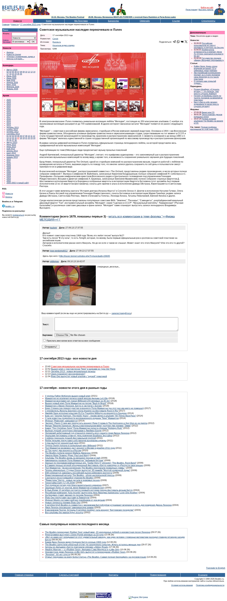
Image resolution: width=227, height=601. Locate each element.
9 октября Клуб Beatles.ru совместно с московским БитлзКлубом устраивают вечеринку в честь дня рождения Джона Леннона (108, 505)
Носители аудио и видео (63, 45)
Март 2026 (11, 84)
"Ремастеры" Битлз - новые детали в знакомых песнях (72, 480)
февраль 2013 (13, 155)
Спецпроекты (208, 21)
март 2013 (11, 153)
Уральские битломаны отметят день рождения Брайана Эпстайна (78, 435)
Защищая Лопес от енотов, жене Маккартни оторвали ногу (74, 488)
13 (32, 72)
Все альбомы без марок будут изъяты (64, 512)
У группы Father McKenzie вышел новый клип (67, 396)
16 (16, 138)
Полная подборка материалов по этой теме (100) (204, 128)
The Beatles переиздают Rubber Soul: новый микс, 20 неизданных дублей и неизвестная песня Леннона (97, 532)
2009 (9, 166)
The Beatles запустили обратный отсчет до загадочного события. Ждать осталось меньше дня (93, 544)
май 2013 (11, 149)
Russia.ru (56, 42)
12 (29, 72)
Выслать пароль (206, 10)
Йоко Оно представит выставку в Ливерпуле (67, 497)
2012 (9, 159)
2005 (9, 174)
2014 (9, 123)
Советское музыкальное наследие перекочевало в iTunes (80, 366)
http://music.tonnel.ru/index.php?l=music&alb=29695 (84, 256)
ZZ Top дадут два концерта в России (63, 450)
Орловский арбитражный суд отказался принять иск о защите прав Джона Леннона (87, 433)
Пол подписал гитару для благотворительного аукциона (73, 485)
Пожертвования (158, 575)
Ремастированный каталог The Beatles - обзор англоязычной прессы (80, 475)
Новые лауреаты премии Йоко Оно (63, 502)
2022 (9, 106)
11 (31, 136)
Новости (17, 21)
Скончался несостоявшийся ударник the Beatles (69, 478)
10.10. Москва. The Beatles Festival (67, 17)
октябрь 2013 (12, 132)
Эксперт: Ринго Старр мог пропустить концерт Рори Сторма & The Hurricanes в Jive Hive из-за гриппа (96, 423)
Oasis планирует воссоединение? (68, 374)
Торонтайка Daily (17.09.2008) (60, 483)
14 (34, 72)
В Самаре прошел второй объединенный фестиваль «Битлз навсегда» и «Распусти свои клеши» (94, 465)
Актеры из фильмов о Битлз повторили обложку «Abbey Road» (76, 547)
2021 (9, 108)
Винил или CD (208, 112)
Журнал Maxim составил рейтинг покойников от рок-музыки (75, 500)
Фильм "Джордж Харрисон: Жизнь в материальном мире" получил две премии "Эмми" (88, 425)
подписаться (18, 215)
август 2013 (12, 142)
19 (10, 74)
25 (18, 74)
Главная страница (24, 575)
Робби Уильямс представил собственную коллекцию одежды (75, 440)
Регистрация (191, 10)
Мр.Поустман (81, 21)
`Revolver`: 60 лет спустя (57, 554)
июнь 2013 (11, 147)
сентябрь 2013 (13, 134)
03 (10, 72)
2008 (9, 168)
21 (26, 138)
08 (21, 72)
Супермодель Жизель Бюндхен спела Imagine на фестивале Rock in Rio (81, 411)
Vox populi (6, 42)
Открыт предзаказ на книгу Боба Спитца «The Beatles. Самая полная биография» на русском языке (95, 557)
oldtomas (54, 261)
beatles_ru (9, 206)
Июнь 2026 (11, 78)
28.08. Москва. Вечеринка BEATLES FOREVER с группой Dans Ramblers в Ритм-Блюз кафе (132, 17)
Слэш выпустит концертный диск (61, 443)
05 (13, 72)
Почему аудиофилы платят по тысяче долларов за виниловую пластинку (208, 98)
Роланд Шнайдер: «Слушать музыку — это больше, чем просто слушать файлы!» (206, 91)
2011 (9, 161)
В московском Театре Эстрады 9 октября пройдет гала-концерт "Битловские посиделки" (89, 510)
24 (16, 74)
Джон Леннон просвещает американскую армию (69, 507)
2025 (9, 100)
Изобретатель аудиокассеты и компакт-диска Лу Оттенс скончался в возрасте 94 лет (208, 53)
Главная (5, 24)
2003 (9, 178)
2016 (9, 119)
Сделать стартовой (69, 575)
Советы (6, 40)
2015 (9, 121)
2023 (9, 104)
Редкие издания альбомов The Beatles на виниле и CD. (208, 121)
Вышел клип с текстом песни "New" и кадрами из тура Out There (83, 369)
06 (16, 72)
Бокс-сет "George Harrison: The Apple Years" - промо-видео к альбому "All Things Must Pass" (90, 416)
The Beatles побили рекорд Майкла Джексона (68, 453)
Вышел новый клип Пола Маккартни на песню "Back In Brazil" (76, 403)
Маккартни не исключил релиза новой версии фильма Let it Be (76, 398)
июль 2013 (11, 144)
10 (26, 72)
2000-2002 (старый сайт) (18, 183)
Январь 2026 (12, 89)
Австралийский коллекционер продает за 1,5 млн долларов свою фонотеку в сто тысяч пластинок (207, 76)
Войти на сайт (207, 7)
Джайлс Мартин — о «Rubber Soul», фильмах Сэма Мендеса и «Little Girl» (82, 549)
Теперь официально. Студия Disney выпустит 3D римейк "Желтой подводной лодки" (87, 470)
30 (16, 140)
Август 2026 (12, 70)
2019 (9, 112)
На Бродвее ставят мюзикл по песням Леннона (69, 495)
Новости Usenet (14, 54)
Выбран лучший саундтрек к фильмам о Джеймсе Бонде (73, 430)
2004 (9, 176)
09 (24, 72)
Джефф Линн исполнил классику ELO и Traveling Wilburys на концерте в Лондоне (86, 413)
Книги (49, 21)
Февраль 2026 (13, 87)
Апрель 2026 (12, 82)
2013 (9, 125)
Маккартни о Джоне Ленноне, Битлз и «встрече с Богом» (73, 406)
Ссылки (176, 21)
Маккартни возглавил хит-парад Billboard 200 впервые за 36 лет (77, 401)
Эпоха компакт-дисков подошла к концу (208, 115)
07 (18, 72)
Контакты (113, 575)
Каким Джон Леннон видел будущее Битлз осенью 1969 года (75, 542)
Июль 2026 (11, 76)
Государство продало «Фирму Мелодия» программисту (209, 59)
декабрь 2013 (13, 127)
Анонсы (10, 52)
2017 (9, 117)
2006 (9, 172)
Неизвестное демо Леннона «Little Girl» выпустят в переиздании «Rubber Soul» (85, 552)
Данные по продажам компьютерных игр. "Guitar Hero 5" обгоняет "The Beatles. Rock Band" (90, 463)
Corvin (55, 39)
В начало (202, 575)
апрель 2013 (12, 151)
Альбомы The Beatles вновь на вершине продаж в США (72, 458)
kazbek (53, 228)
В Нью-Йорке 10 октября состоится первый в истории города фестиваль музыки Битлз (89, 490)
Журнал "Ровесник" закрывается (61, 421)
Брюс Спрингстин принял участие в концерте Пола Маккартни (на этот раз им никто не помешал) (94, 408)
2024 (9, 102)
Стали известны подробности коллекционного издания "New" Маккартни (82, 418)
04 (16, 136)
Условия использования (182, 585)
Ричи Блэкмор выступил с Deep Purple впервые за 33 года (74, 534)
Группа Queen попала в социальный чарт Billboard (70, 445)
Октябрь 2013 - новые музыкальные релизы (73, 371)
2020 (9, 110)
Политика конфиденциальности (210, 585)
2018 (9, 115)
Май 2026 (11, 80)
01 (8, 136)
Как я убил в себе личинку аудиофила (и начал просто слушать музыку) (206, 104)
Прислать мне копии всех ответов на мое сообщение (73, 341)
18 (21, 138)
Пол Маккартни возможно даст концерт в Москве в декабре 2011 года (80, 448)
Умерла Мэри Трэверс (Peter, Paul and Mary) (67, 455)
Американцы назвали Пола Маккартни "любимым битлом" (74, 460)
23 (13, 74)
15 (13, 138)
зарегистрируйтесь (121, 313)
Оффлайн (145, 21)
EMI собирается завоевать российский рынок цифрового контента (78, 473)
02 (8, 72)
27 (13, 140)
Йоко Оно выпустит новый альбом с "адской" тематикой (79, 376)
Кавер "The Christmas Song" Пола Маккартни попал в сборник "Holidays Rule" (84, 428)
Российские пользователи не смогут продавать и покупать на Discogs (209, 45)
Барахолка (113, 21)
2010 (9, 164)
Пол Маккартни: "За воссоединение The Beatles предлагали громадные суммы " (85, 468)
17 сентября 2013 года (30, 24)
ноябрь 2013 (12, 129)
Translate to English (215, 568)
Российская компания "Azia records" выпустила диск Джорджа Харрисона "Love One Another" (91, 492)
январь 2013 (12, 157)
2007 (9, 170)
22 (29, 138)
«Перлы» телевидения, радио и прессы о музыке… (21, 57)
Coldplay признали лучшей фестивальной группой (70, 438)
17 (8, 74)
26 (21, 74)
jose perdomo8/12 (59, 251)
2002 (9, 181)
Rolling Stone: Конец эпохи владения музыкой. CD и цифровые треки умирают (205, 68)
